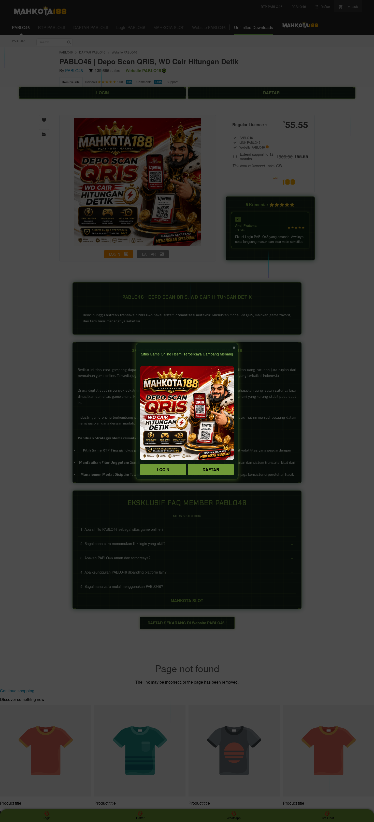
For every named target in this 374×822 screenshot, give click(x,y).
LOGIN (163, 469)
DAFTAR (211, 469)
